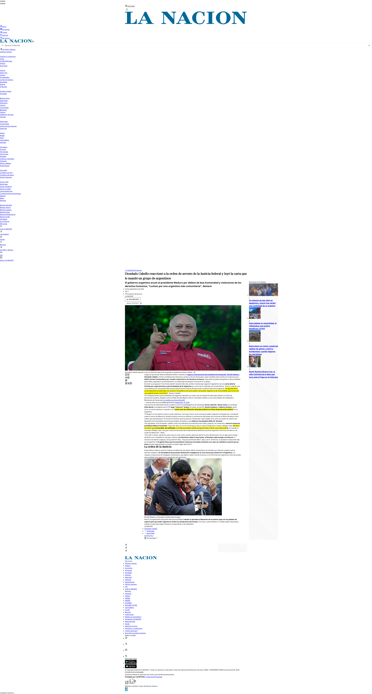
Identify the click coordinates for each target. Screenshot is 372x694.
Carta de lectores (6, 191)
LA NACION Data (6, 61)
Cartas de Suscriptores (8, 126)
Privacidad (158, 677)
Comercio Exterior (6, 80)
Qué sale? (3, 170)
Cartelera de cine (6, 173)
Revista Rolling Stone (7, 214)
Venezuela (150, 531)
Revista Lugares (6, 210)
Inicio (4, 27)
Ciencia (2, 112)
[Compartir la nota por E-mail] (131, 383)
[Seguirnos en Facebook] (126, 638)
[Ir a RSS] (126, 656)
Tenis (2, 138)
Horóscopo (4, 154)
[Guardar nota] (126, 374)
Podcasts (3, 161)
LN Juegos (3, 147)
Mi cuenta (6, 38)
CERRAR (2, 1)
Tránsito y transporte (8, 56)
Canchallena (4, 140)
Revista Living (5, 212)
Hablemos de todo (7, 115)
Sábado (3, 196)
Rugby (2, 135)
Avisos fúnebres (6, 187)
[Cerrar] (33, 41)
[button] (186, 150)
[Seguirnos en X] (126, 644)
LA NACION (129, 270)
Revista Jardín (5, 217)
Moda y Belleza (5, 163)
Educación (4, 103)
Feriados (3, 156)
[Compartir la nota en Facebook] (126, 383)
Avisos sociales (5, 189)
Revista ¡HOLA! (5, 207)
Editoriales (4, 122)
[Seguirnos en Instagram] (126, 650)
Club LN (5, 35)
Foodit (4, 32)
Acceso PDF (4, 182)
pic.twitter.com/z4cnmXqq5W (174, 400)
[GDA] (130, 684)
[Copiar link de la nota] (126, 380)
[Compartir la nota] (126, 377)
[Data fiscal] (126, 690)
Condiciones (149, 677)
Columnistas (4, 124)
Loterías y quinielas (7, 159)
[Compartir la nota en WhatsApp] (128, 377)
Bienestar (3, 110)
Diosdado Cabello (150, 529)
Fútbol (2, 133)
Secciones (6, 29)
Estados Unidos (5, 91)
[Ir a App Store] (131, 668)
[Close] (126, 545)
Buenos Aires (5, 98)
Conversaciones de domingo (10, 194)
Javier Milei (151, 533)
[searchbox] (185, 45)
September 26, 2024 (182, 402)
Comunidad (4, 108)
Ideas (2, 198)
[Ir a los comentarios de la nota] (128, 374)
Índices (2, 84)
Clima (2, 59)
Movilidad (3, 82)
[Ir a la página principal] (186, 24)
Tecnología (4, 152)
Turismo (3, 149)
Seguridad (4, 101)
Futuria (2, 70)
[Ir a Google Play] (131, 663)
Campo (2, 75)
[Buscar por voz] (369, 45)
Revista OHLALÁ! (6, 205)
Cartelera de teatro (7, 175)
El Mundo (138, 270)
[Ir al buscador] (127, 9)
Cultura (2, 105)
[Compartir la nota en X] (128, 383)
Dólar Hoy (3, 73)
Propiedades (4, 77)
